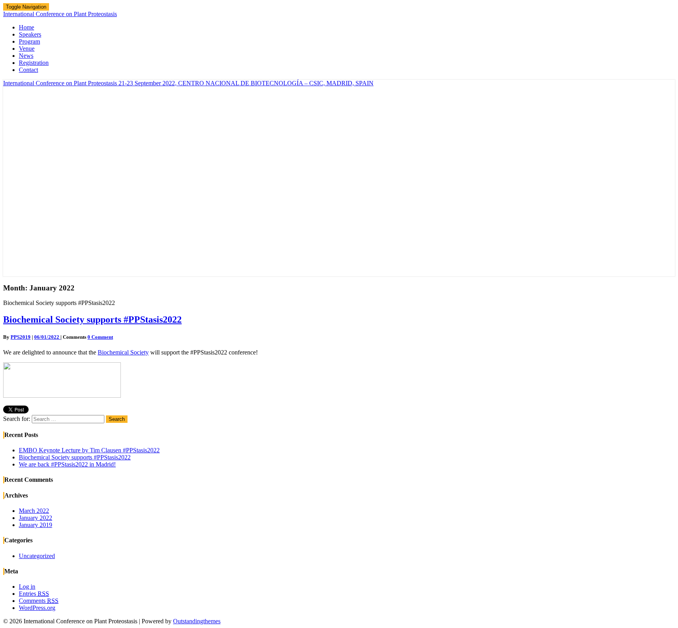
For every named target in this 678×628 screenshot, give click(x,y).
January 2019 (35, 524)
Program (29, 41)
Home (26, 27)
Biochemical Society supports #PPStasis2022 (92, 319)
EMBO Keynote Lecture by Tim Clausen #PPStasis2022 (89, 450)
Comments (38, 600)
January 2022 (35, 517)
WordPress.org (37, 607)
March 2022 (34, 510)
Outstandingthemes (197, 621)
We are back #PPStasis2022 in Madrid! (67, 464)
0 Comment (100, 337)
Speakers (30, 34)
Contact (28, 69)
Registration (34, 62)
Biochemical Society (123, 352)
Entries (34, 593)
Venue (27, 48)
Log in (27, 586)
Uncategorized (37, 556)
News (26, 55)
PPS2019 (21, 337)
